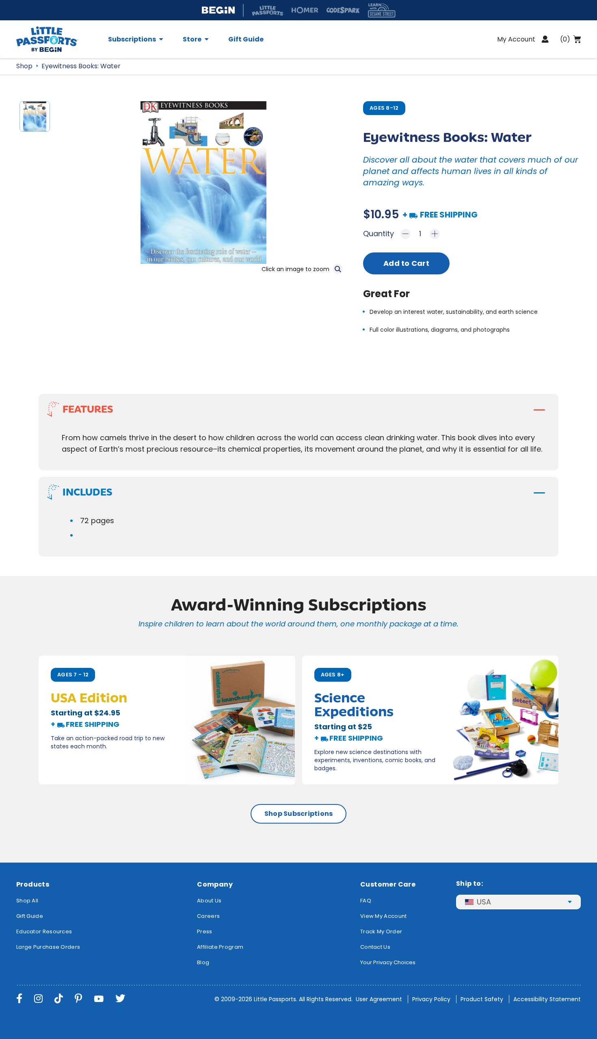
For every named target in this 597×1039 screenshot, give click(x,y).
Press (204, 931)
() (565, 39)
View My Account (383, 916)
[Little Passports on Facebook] (19, 998)
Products (32, 884)
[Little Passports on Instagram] (38, 998)
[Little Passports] (57, 39)
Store (192, 39)
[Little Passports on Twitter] (120, 998)
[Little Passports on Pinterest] (78, 998)
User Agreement (379, 999)
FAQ (365, 900)
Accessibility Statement (547, 999)
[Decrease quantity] (405, 234)
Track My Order (381, 931)
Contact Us (375, 947)
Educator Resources (44, 931)
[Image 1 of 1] (34, 119)
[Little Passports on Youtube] (99, 998)
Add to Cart (406, 263)
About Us (209, 900)
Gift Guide (246, 39)
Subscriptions (132, 39)
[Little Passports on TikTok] (58, 998)
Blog (203, 962)
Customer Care (387, 884)
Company (215, 884)
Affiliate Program (220, 947)
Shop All (27, 900)
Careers (208, 916)
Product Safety (482, 999)
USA (484, 902)
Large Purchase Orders (48, 947)
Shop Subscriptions (298, 813)
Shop (24, 66)
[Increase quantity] (435, 234)
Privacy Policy (431, 999)
